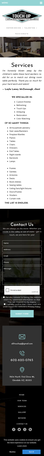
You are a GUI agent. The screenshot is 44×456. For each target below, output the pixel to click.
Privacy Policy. (34, 306)
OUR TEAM (22, 401)
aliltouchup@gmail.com (22, 344)
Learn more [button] (22, 446)
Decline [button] (12, 452)
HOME (21, 395)
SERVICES (22, 406)
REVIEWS (22, 418)
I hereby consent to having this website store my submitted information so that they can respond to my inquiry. (23, 299)
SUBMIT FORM (22, 314)
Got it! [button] (31, 452)
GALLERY (22, 412)
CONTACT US (22, 424)
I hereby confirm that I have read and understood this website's (22, 305)
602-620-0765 (22, 360)
